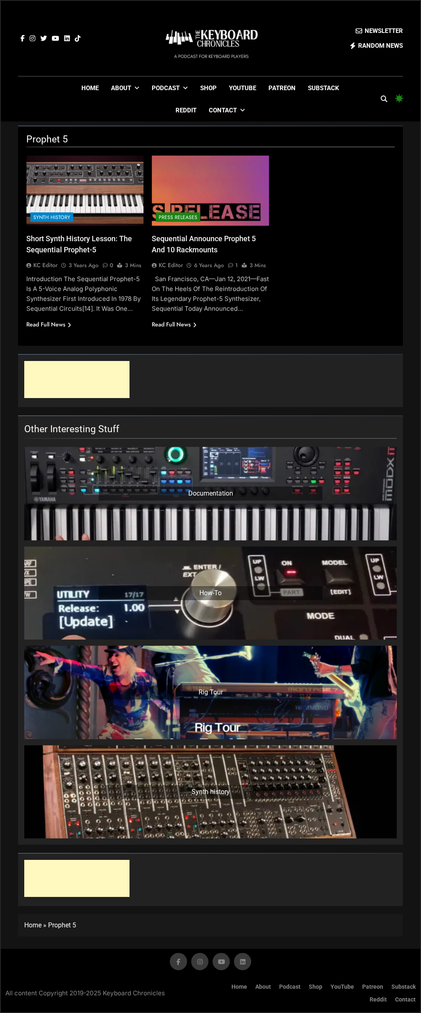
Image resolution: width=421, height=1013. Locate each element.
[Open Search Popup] (384, 98)
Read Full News (45, 324)
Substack (323, 88)
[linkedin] (67, 39)
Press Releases (178, 217)
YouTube (242, 88)
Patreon (282, 88)
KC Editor (45, 265)
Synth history (51, 217)
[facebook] (22, 39)
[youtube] (55, 39)
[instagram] (32, 39)
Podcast (166, 88)
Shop (208, 88)
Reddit (186, 110)
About (121, 88)
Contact (223, 110)
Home (90, 88)
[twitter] (43, 39)
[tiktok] (77, 39)
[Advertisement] (77, 379)
